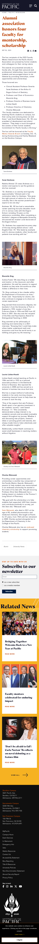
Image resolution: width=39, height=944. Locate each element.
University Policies (9, 868)
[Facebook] (33, 51)
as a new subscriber (12, 582)
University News (18, 547)
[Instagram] (8, 886)
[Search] (35, 5)
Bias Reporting (8, 861)
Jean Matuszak (8, 510)
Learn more (19, 934)
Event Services (8, 838)
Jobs (4, 848)
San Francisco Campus (11, 816)
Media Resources (9, 851)
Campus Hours (8, 835)
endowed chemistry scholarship (18, 528)
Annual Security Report (11, 874)
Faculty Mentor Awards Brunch (17, 132)
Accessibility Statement (11, 858)
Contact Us (7, 854)
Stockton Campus (9, 790)
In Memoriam (7, 841)
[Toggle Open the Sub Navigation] (30, 5)
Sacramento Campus (11, 803)
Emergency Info (8, 844)
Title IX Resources (9, 864)
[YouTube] (21, 886)
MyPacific (6, 831)
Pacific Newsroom (17, 12)
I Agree (19, 940)
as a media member (12, 585)
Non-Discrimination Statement (13, 871)
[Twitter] (30, 51)
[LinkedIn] (28, 51)
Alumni (6, 547)
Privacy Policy (8, 878)
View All (15, 775)
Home (4, 12)
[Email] (35, 51)
